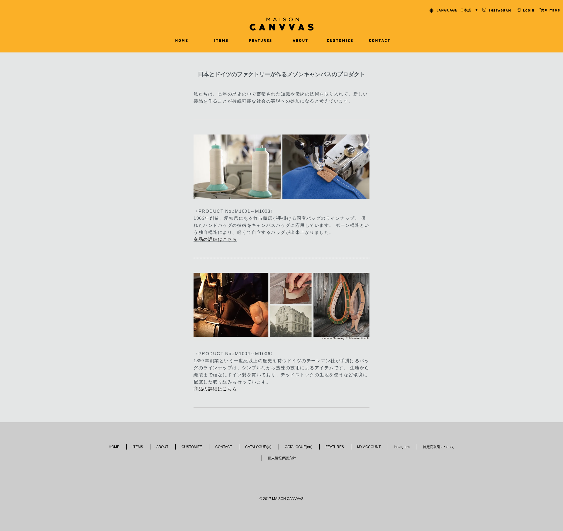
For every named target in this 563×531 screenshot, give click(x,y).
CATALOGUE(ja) (258, 447)
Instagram (402, 447)
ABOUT (162, 447)
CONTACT (223, 447)
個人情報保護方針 (282, 458)
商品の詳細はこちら (215, 239)
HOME (114, 447)
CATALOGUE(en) (298, 447)
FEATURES (334, 447)
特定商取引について (439, 447)
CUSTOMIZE (192, 447)
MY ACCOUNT (369, 447)
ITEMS (138, 447)
